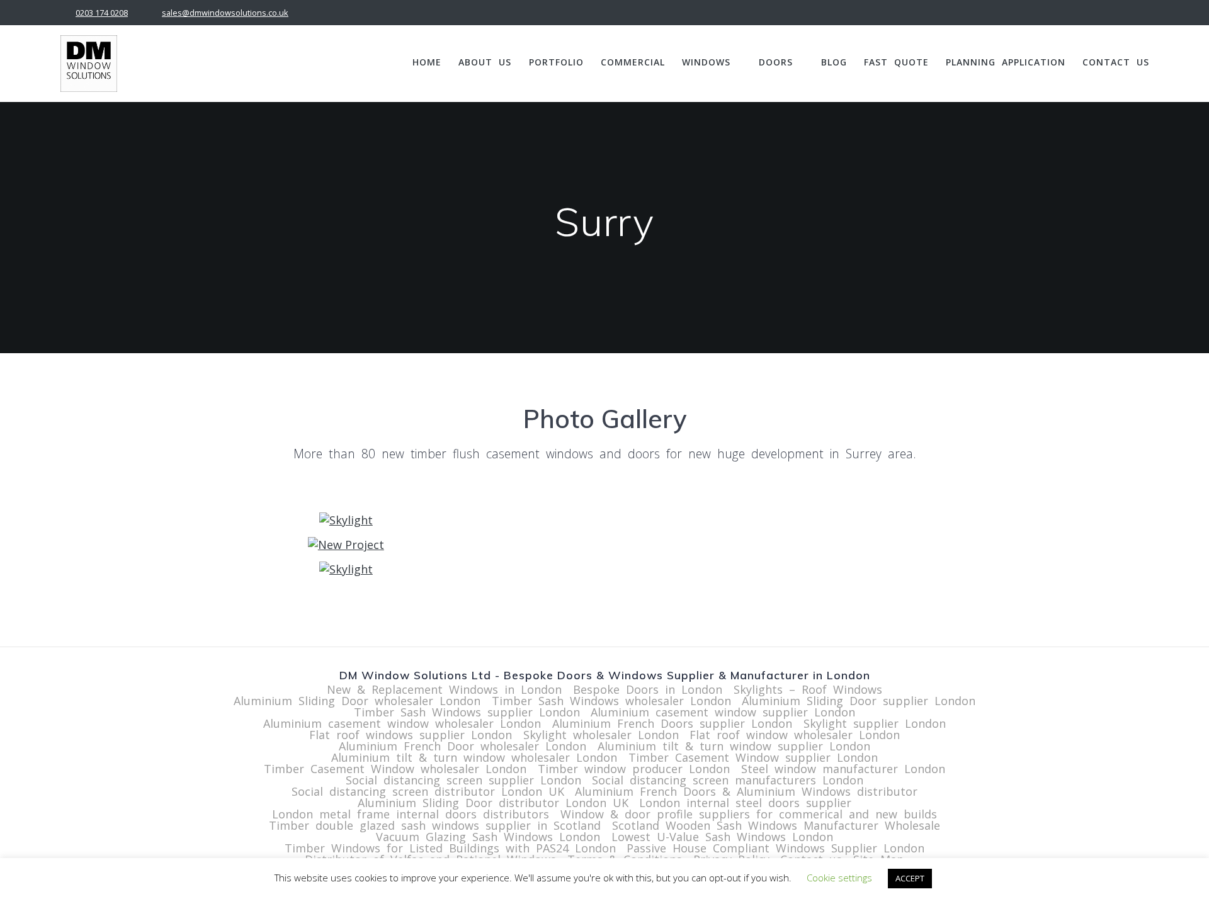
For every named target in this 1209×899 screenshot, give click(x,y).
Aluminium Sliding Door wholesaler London (357, 700)
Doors (776, 62)
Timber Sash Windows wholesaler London (611, 700)
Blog (834, 62)
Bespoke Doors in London (647, 689)
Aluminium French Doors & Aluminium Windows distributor (746, 791)
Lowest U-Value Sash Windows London (722, 836)
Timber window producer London (634, 768)
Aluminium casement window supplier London (723, 712)
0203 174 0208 (102, 12)
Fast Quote (896, 62)
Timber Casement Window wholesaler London (395, 768)
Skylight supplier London (874, 723)
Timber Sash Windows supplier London (467, 712)
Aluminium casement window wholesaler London (402, 723)
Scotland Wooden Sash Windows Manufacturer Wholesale (776, 825)
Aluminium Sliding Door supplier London (858, 700)
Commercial (633, 62)
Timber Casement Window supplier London (753, 757)
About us (484, 62)
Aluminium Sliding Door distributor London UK (493, 802)
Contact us (1115, 62)
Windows (706, 62)
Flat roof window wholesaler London (795, 734)
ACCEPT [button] (909, 878)
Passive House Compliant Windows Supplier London (775, 848)
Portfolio (556, 62)
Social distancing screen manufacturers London (727, 780)
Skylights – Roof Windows (808, 689)
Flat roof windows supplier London (410, 734)
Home (426, 62)
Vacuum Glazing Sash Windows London (488, 836)
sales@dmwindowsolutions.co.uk (225, 12)
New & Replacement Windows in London (444, 689)
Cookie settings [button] (839, 877)
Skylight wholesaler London (601, 734)
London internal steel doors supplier (745, 802)
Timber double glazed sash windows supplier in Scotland (435, 825)
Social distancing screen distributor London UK (428, 791)
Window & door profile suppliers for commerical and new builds (748, 814)
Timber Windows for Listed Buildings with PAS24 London (450, 848)
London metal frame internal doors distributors (410, 814)
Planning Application (1005, 62)
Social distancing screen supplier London (463, 780)
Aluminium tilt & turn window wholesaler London (474, 757)
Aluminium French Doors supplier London (672, 723)
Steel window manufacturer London (843, 768)
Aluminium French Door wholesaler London (462, 746)
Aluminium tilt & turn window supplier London (734, 746)
